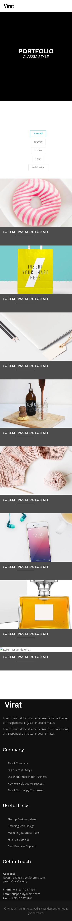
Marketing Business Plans (23, 833)
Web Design (38, 167)
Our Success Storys (19, 770)
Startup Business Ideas (21, 819)
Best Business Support (21, 846)
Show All (38, 133)
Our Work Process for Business (27, 777)
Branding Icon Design (20, 826)
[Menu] (66, 6)
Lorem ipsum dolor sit (26, 232)
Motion (38, 150)
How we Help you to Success (25, 783)
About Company (17, 763)
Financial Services (18, 839)
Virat (10, 908)
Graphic (38, 142)
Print (38, 159)
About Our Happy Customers (25, 790)
